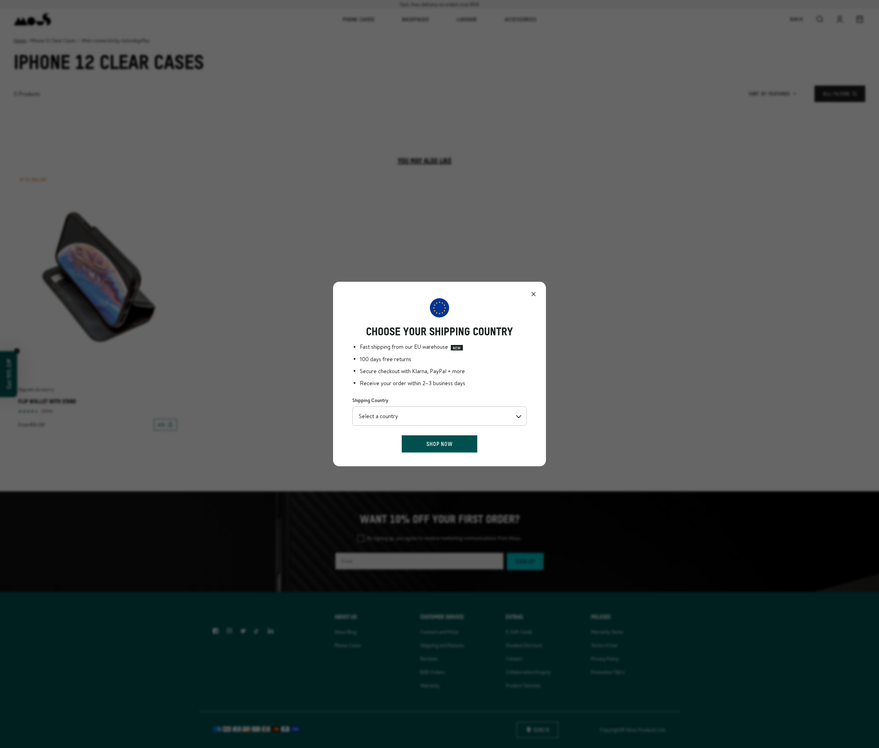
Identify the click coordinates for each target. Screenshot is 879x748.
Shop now (439, 444)
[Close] (533, 294)
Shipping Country (370, 400)
